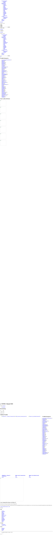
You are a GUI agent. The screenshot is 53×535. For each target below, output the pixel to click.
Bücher (43, 435)
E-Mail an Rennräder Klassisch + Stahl (5, 506)
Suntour (4, 39)
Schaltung (4, 41)
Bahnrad (4, 2)
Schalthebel (3, 87)
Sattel (43, 447)
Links (2, 19)
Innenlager (4, 12)
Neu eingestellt (4, 80)
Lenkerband (3, 76)
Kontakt (3, 20)
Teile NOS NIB (4, 3)
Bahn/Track (3, 60)
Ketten (4, 10)
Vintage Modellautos (4, 94)
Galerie (3, 69)
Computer (3, 66)
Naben (4, 6)
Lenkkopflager (5, 15)
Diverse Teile (3, 67)
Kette (2, 72)
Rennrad (3, 83)
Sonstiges (3, 16)
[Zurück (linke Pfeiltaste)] (0, 534)
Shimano (4, 4)
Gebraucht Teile (4, 70)
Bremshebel (4, 46)
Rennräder (4, 1)
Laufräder (3, 75)
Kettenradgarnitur (5, 8)
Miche (4, 48)
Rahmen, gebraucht (4, 82)
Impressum (3, 53)
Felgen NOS (3, 68)
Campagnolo (5, 5)
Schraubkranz (5, 9)
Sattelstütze (4, 13)
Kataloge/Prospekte (4, 71)
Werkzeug (4, 18)
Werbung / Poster (4, 95)
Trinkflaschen (5, 17)
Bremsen (4, 7)
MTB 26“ (4, 405)
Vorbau (4, 14)
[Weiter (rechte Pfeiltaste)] (1, 534)
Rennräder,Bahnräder (4, 34)
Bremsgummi (3, 62)
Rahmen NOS (3, 81)
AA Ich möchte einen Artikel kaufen (47, 418)
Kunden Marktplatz (4, 74)
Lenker (43, 444)
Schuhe (3, 89)
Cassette (4, 11)
